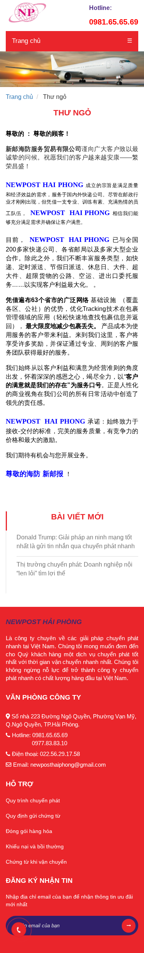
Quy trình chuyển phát (33, 800)
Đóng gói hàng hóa (29, 831)
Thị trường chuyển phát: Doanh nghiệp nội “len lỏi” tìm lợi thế (74, 569)
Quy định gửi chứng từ (33, 816)
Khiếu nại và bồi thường (35, 846)
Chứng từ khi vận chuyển (36, 862)
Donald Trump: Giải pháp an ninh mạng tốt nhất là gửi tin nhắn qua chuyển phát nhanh (76, 541)
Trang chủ (26, 40)
